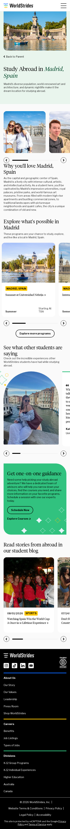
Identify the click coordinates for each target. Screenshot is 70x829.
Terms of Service (37, 824)
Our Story (9, 685)
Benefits (9, 730)
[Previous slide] (6, 160)
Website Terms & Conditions (25, 808)
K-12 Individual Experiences (20, 769)
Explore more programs (35, 333)
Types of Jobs (12, 745)
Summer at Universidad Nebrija (24, 295)
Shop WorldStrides (15, 713)
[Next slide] (63, 160)
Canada (8, 791)
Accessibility (43, 814)
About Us (9, 677)
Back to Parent (15, 56)
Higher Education (14, 777)
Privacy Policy (54, 808)
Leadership (10, 699)
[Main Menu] (63, 5)
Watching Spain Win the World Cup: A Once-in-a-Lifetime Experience (28, 621)
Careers (9, 724)
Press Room (11, 706)
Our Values (10, 692)
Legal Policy (26, 814)
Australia (9, 784)
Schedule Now (20, 510)
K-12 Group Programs (16, 762)
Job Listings (11, 738)
